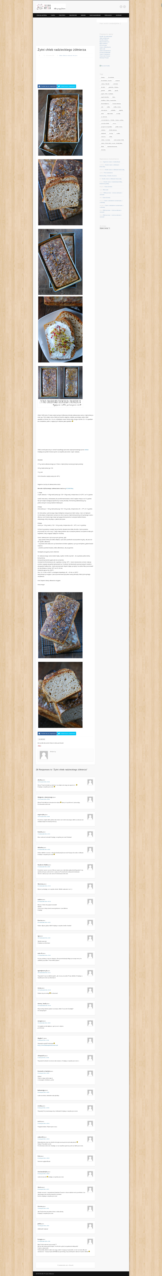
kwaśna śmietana (117, 103)
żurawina (103, 149)
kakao (113, 97)
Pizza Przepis (103, 45)
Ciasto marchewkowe (105, 50)
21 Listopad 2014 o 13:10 (43, 1208)
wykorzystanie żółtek (119, 140)
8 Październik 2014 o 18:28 (44, 849)
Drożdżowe (73, 15)
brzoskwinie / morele (106, 80)
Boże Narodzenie (95, 15)
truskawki (103, 133)
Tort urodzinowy (108, 172)
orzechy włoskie (105, 123)
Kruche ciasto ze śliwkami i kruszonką (114, 169)
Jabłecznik (102, 49)
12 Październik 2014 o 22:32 (44, 886)
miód (102, 113)
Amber (87, 449)
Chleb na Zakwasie (104, 38)
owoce (114, 123)
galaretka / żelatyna (113, 87)
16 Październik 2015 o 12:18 (44, 1241)
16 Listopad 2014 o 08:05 (43, 1158)
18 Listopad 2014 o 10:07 (43, 1189)
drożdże (103, 87)
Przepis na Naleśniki (105, 52)
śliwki (102, 146)
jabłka (109, 90)
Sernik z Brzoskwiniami (106, 36)
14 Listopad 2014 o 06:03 (43, 1139)
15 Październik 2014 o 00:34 (44, 901)
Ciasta (53, 15)
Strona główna (42, 15)
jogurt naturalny (105, 97)
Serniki (83, 15)
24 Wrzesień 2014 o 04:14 (44, 781)
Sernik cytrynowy (112, 175)
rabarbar (103, 130)
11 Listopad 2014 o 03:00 (43, 1107)
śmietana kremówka (112, 146)
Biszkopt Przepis (104, 57)
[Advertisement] (65, 31)
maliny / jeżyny (117, 107)
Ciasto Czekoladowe (105, 54)
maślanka (113, 110)
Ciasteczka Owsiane (105, 56)
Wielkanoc (108, 15)
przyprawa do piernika (106, 126)
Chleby (60, 55)
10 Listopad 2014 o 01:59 (43, 1073)
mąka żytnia (110, 113)
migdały (121, 110)
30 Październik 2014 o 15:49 (44, 990)
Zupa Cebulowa (103, 43)
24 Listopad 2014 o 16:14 (43, 1225)
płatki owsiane (119, 126)
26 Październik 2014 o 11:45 (44, 938)
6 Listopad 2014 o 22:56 (43, 1040)
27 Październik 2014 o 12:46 (44, 955)
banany (103, 77)
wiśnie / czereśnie (105, 140)
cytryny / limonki (105, 83)
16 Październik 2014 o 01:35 (44, 922)
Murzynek (105, 190)
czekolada (115, 83)
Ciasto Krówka (108, 186)
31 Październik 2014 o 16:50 (44, 1023)
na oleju (118, 113)
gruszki (103, 90)
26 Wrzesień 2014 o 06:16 (44, 816)
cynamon (117, 80)
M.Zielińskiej (69, 488)
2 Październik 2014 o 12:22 (44, 834)
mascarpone (104, 110)
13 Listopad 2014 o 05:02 (43, 1123)
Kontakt (119, 15)
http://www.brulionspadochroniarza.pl (48, 1045)
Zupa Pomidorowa (104, 42)
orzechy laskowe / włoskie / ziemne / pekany (112, 120)
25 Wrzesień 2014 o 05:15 (44, 799)
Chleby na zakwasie (67, 55)
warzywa (103, 136)
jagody (116, 90)
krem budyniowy (105, 103)
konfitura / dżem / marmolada (108, 100)
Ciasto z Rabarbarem (105, 47)
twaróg (111, 133)
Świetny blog (103, 175)
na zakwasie (42, 739)
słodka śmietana (113, 130)
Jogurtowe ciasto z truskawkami (111, 162)
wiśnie (110, 136)
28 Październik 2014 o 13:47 (44, 972)
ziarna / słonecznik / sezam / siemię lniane (111, 143)
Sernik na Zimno (104, 40)
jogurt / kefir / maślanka (107, 93)
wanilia (118, 133)
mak (102, 107)
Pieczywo (62, 15)
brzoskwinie (111, 77)
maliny (108, 107)
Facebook (121, 6)
